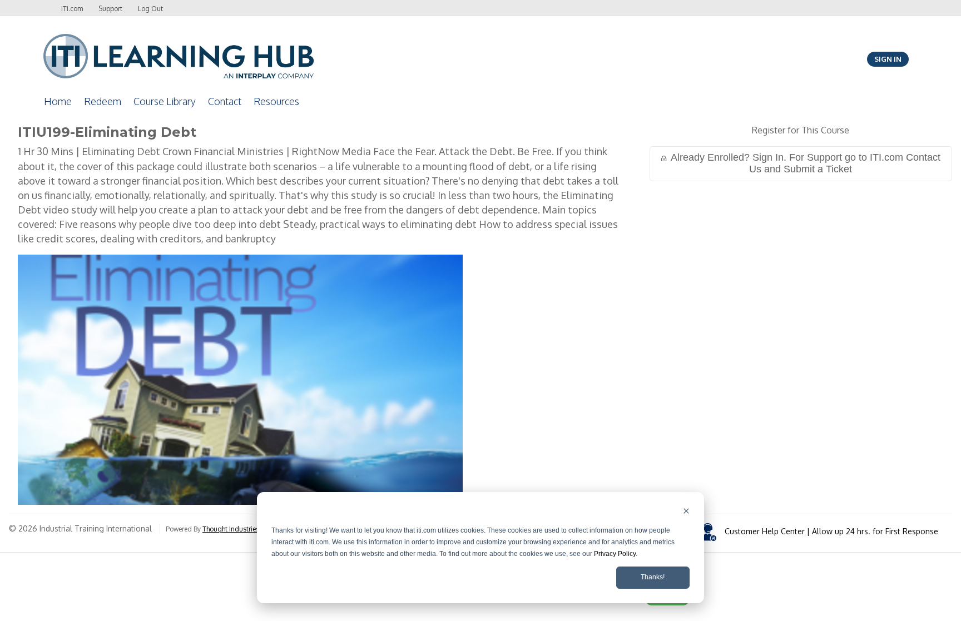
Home (58, 101)
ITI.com (72, 8)
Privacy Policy (615, 554)
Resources (276, 101)
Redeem (102, 101)
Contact (224, 101)
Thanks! (653, 577)
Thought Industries (230, 529)
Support (110, 8)
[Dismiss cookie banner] (686, 512)
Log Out (150, 8)
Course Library (164, 101)
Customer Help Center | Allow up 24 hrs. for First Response (831, 531)
